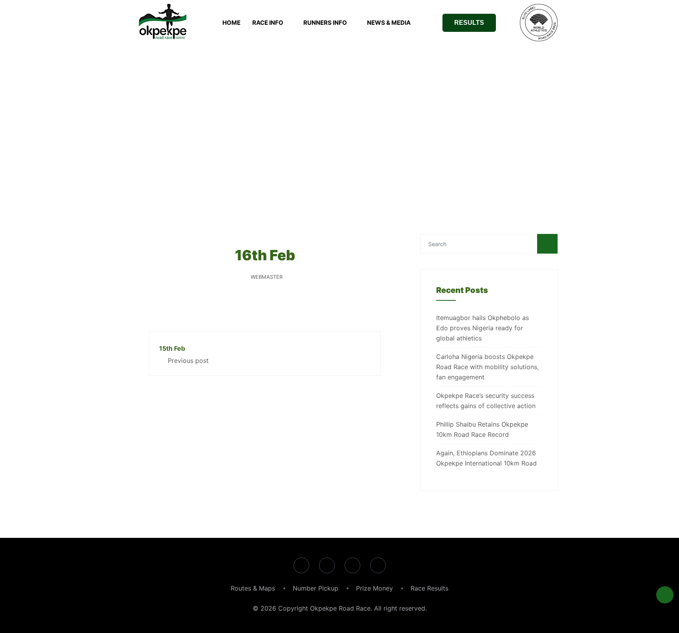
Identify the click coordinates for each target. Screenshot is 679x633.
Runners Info (325, 22)
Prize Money (374, 588)
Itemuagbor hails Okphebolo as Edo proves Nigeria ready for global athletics (482, 328)
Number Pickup (315, 588)
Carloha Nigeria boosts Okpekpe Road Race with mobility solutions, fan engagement (487, 367)
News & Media (389, 22)
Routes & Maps (253, 588)
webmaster (267, 277)
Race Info (267, 22)
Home (231, 22)
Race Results (429, 588)
